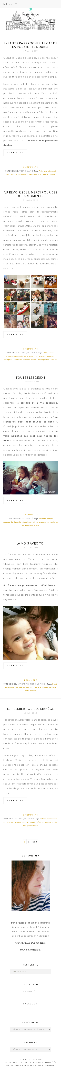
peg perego (34, 174)
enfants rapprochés (19, 174)
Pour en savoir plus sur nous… (30, 942)
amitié (51, 353)
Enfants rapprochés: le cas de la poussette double (30, 45)
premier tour (32, 825)
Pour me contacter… (30, 949)
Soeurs (53, 359)
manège (25, 822)
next (35, 842)
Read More (15, 153)
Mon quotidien (29, 353)
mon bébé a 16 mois (39, 687)
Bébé (54, 684)
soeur (36, 525)
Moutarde (18, 359)
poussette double (47, 174)
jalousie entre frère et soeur (34, 522)
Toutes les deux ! (30, 377)
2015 (45, 353)
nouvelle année (29, 359)
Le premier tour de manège (30, 709)
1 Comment (30, 680)
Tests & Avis (26, 171)
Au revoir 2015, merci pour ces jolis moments (30, 194)
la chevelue (41, 356)
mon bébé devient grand (40, 822)
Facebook (30, 1004)
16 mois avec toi (30, 543)
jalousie (17, 522)
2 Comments (30, 167)
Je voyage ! (29, 356)
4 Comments (30, 515)
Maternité (27, 519)
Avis (41, 171)
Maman (26, 687)
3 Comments (30, 349)
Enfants (42, 519)
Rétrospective (43, 359)
